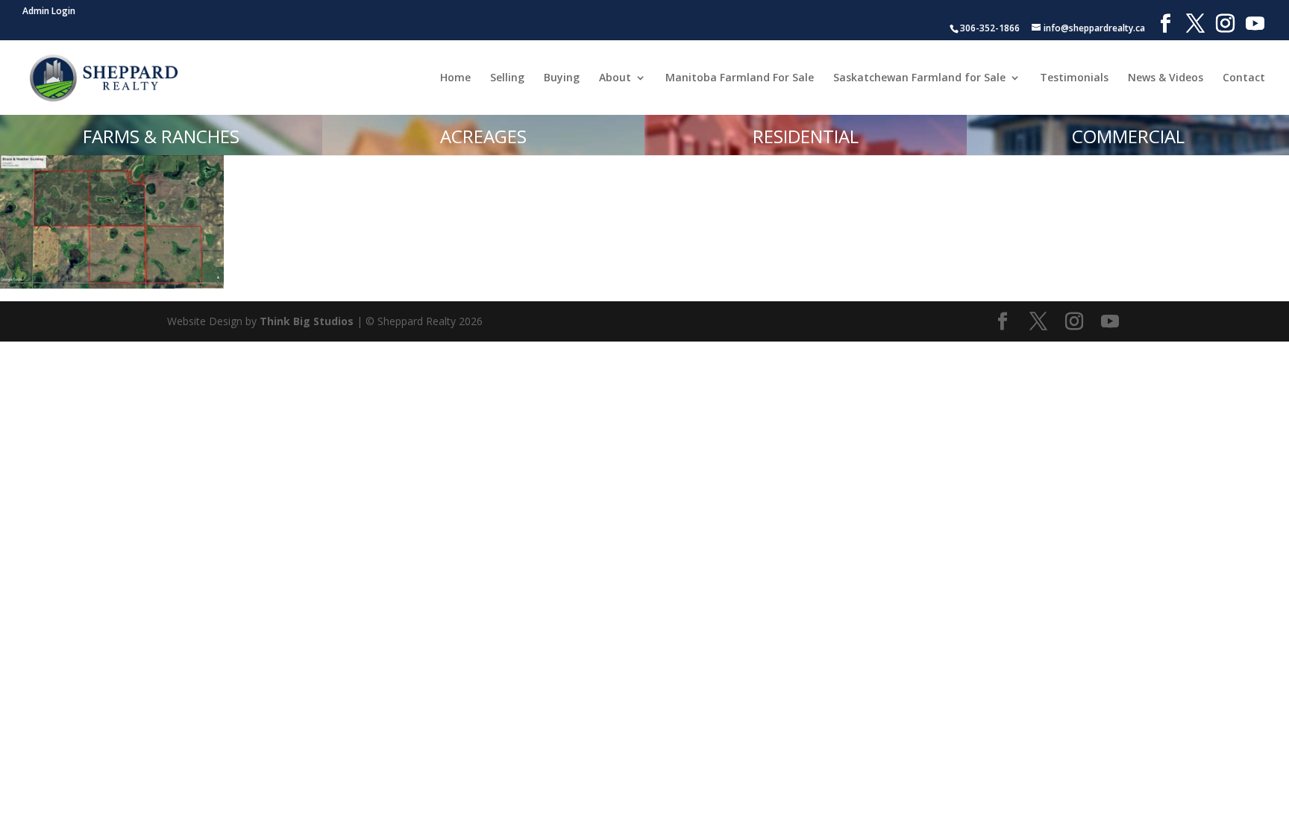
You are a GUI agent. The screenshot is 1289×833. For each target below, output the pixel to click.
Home (455, 78)
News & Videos (1165, 78)
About (615, 78)
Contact (1244, 78)
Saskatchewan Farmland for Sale (919, 78)
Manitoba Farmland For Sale (739, 78)
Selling (507, 78)
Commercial (1128, 136)
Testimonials (1074, 78)
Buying (562, 78)
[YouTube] (1255, 24)
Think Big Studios (307, 321)
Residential (806, 136)
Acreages (483, 136)
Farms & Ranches (161, 136)
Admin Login (48, 10)
